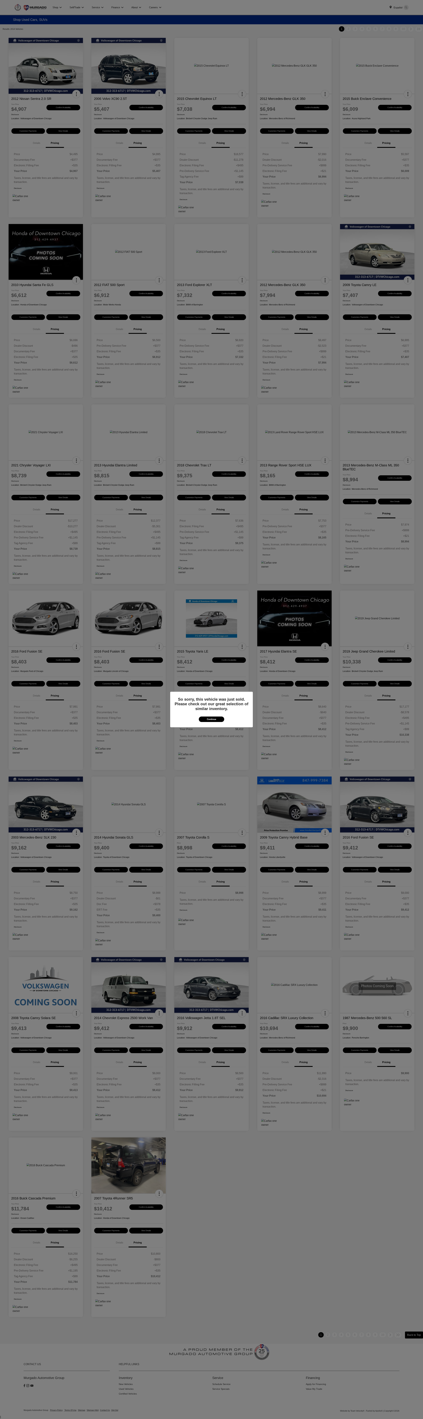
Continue (211, 719)
